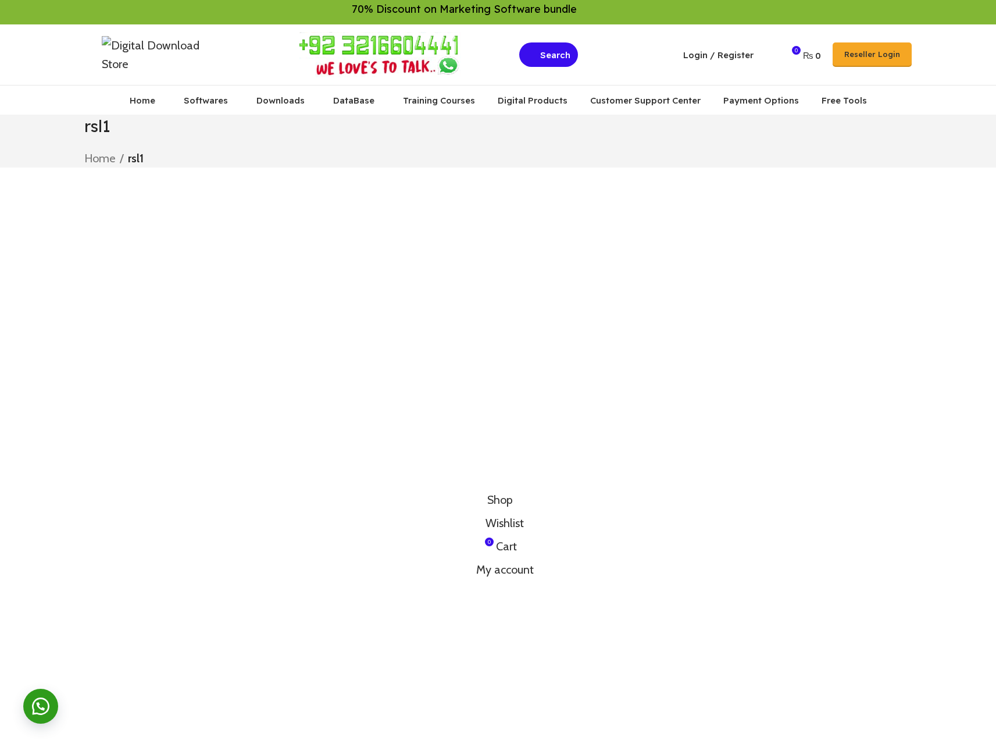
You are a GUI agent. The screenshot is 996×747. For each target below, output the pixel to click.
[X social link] (877, 12)
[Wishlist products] (769, 54)
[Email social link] (891, 12)
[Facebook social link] (863, 12)
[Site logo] (159, 54)
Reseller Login (872, 54)
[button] (40, 706)
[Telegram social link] (905, 12)
